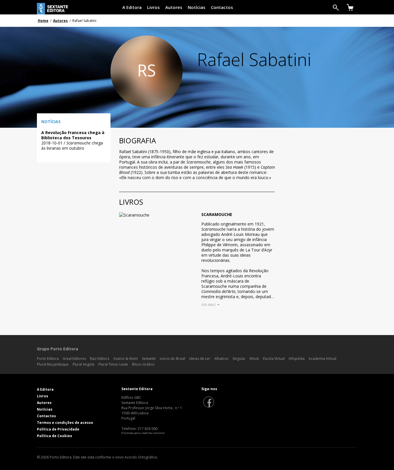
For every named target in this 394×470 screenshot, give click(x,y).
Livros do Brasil (172, 358)
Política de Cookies (54, 435)
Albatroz (221, 358)
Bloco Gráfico (143, 364)
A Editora (132, 7)
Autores (173, 7)
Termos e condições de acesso (65, 422)
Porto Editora (48, 358)
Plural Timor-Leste (113, 364)
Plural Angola (83, 364)
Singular (238, 358)
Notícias (196, 7)
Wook (254, 358)
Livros (153, 7)
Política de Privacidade (58, 429)
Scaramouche (216, 214)
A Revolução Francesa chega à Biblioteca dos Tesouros (72, 135)
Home (43, 20)
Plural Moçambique (53, 364)
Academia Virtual (322, 358)
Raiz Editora (99, 358)
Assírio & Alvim (125, 358)
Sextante (149, 358)
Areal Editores (74, 358)
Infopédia (297, 358)
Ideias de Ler (199, 358)
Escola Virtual (274, 358)
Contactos (222, 7)
